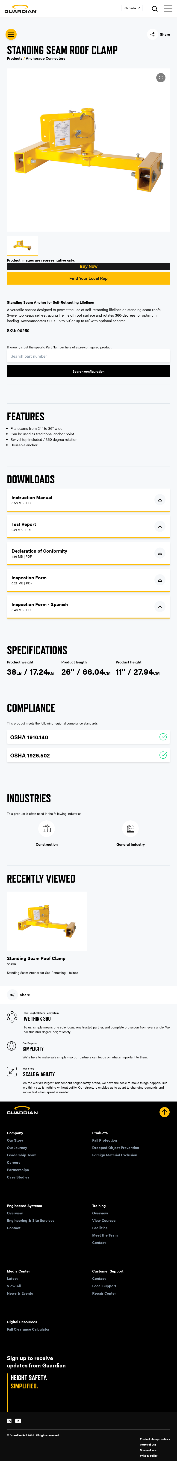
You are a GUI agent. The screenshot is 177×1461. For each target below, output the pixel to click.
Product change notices (155, 1439)
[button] (88, 266)
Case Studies (18, 1177)
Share (165, 34)
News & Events (20, 1293)
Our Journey (17, 1147)
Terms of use (148, 1444)
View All (14, 1285)
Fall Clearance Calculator (28, 1329)
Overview (15, 1213)
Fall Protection (104, 1140)
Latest (12, 1278)
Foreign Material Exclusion (114, 1155)
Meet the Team (105, 1235)
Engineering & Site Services (30, 1220)
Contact (14, 1227)
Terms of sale (148, 1450)
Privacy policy (148, 1455)
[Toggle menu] (167, 9)
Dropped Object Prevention (115, 1147)
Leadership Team (21, 1155)
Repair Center (104, 1293)
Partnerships (18, 1169)
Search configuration (88, 371)
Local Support (104, 1285)
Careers (13, 1162)
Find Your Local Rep (88, 278)
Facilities (99, 1227)
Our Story (15, 1140)
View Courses (103, 1220)
